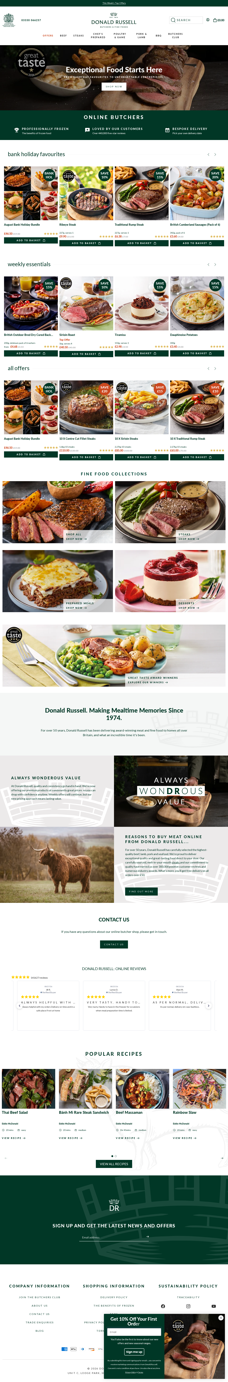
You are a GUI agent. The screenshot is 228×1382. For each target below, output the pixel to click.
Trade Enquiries (40, 1322)
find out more (141, 891)
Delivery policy (114, 1297)
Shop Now (114, 86)
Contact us (39, 1313)
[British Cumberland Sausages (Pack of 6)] (197, 206)
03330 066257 (31, 20)
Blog (40, 1330)
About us (40, 1305)
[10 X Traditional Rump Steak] (197, 420)
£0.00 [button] (220, 20)
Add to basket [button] (29, 240)
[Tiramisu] (142, 316)
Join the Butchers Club (39, 1297)
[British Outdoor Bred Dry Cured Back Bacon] (31, 316)
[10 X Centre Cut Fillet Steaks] (86, 420)
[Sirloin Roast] (86, 316)
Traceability (188, 1297)
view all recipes (114, 1164)
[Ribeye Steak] (86, 206)
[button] (186, 20)
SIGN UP (144, 1235)
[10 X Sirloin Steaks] (142, 420)
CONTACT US (114, 944)
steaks (176, 862)
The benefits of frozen (114, 1305)
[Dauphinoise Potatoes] (197, 316)
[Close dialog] (221, 1318)
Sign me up (134, 1352)
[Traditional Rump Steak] (142, 206)
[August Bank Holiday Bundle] (31, 205)
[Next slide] (222, 1158)
